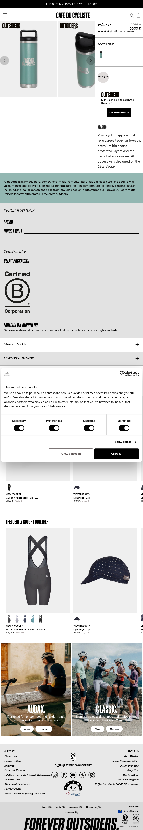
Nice (44, 807)
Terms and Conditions (17, 784)
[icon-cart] (138, 14)
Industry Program (128, 779)
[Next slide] (90, 60)
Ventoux (73, 807)
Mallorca (91, 807)
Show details (123, 441)
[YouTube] (73, 775)
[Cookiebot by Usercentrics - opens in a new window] (122, 373)
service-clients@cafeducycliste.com (24, 793)
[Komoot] (91, 775)
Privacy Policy (12, 788)
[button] (73, 788)
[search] (130, 14)
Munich (69, 812)
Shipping (9, 765)
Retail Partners (129, 765)
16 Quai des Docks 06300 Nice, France (117, 784)
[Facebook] (63, 775)
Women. (43, 728)
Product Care (12, 779)
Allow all (116, 453)
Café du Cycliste (131, 827)
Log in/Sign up (119, 112)
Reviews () (128, 31)
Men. (27, 728)
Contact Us (10, 756)
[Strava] (82, 775)
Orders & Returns (14, 770)
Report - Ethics (12, 760)
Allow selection (71, 453)
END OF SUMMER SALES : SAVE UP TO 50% (71, 4)
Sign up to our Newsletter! (73, 765)
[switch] (54, 428)
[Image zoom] (28, 59)
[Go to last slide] (4, 60)
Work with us (131, 774)
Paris (58, 807)
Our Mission (131, 756)
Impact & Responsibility (125, 760)
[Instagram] (54, 775)
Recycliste (133, 770)
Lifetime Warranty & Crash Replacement (28, 774)
